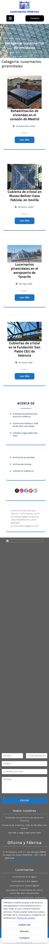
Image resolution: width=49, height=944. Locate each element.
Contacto (34, 18)
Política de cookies (22, 464)
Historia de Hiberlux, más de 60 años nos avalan (25, 424)
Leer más (25, 139)
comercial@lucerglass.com (29, 858)
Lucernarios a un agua (24, 876)
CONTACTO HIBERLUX (23, 471)
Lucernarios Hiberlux (24, 11)
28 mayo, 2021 (25, 284)
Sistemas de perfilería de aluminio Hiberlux (25, 415)
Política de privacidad (23, 457)
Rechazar (24, 931)
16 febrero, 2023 (25, 207)
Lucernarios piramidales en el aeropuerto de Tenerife (24, 270)
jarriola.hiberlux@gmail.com (24, 861)
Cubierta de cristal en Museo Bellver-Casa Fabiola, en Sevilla (25, 196)
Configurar (24, 938)
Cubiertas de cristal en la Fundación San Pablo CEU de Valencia (24, 349)
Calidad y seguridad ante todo (24, 832)
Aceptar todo (25, 925)
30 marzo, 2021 (26, 362)
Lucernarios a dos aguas (24, 881)
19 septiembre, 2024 (25, 126)
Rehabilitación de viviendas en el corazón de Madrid (24, 115)
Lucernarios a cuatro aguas (24, 885)
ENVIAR (24, 800)
